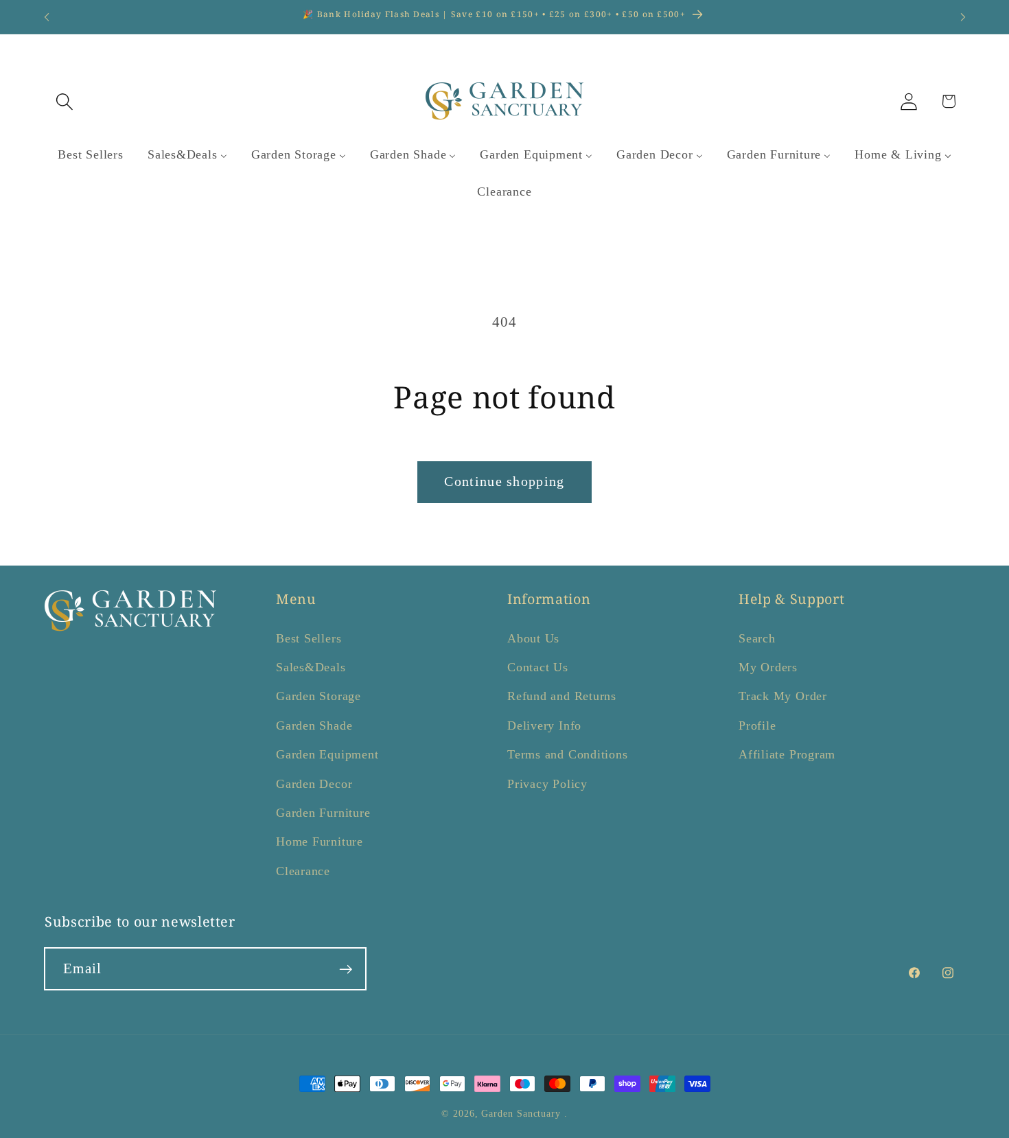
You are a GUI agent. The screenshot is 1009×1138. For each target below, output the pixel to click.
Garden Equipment (327, 754)
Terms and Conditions (567, 754)
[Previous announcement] (47, 17)
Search (757, 638)
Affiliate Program (787, 754)
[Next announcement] (963, 17)
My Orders (768, 667)
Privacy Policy (547, 784)
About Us (533, 638)
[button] (64, 101)
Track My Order (783, 697)
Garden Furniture (323, 813)
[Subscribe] (345, 969)
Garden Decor (314, 784)
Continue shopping (504, 481)
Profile (757, 725)
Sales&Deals (311, 667)
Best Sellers (308, 638)
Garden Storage (318, 697)
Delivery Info (544, 725)
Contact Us (537, 667)
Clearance (303, 871)
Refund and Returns (561, 697)
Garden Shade (314, 725)
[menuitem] (91, 155)
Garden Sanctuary (521, 1113)
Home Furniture (319, 842)
